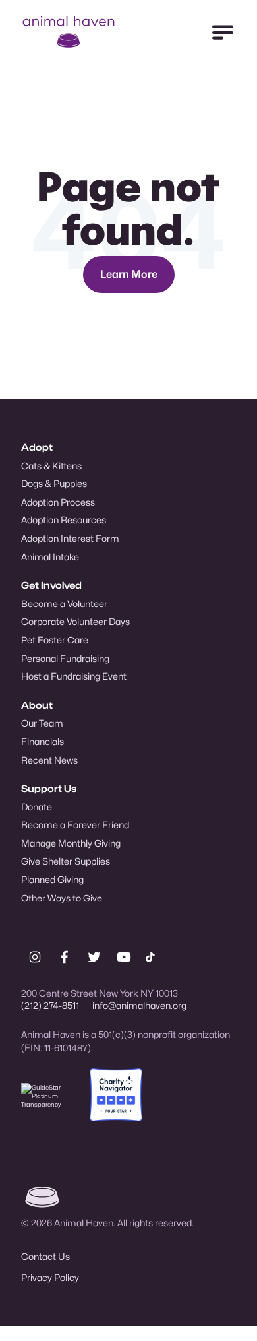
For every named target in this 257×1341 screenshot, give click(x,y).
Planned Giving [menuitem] (52, 879)
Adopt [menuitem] (37, 447)
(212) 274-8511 (50, 1005)
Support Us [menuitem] (48, 788)
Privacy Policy (50, 1277)
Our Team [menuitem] (42, 723)
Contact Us (45, 1256)
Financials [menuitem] (42, 741)
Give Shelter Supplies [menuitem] (65, 861)
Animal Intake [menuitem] (50, 556)
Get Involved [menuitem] (51, 585)
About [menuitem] (37, 705)
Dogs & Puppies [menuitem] (54, 483)
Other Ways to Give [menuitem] (61, 897)
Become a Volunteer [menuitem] (64, 603)
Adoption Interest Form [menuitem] (70, 538)
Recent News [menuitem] (49, 760)
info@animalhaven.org (139, 1005)
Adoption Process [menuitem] (58, 501)
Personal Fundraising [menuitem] (65, 658)
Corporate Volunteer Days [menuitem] (75, 621)
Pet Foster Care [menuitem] (54, 639)
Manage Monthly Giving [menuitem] (71, 843)
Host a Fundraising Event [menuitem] (74, 676)
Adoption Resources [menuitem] (63, 519)
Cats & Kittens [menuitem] (51, 465)
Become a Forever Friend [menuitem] (75, 824)
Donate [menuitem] (36, 806)
